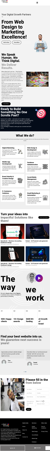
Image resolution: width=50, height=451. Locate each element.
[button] (24, 371)
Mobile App (34, 438)
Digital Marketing (8, 148)
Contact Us (25, 437)
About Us (24, 430)
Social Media (35, 435)
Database (34, 442)
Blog (23, 433)
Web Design (35, 431)
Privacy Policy (44, 431)
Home (23, 426)
